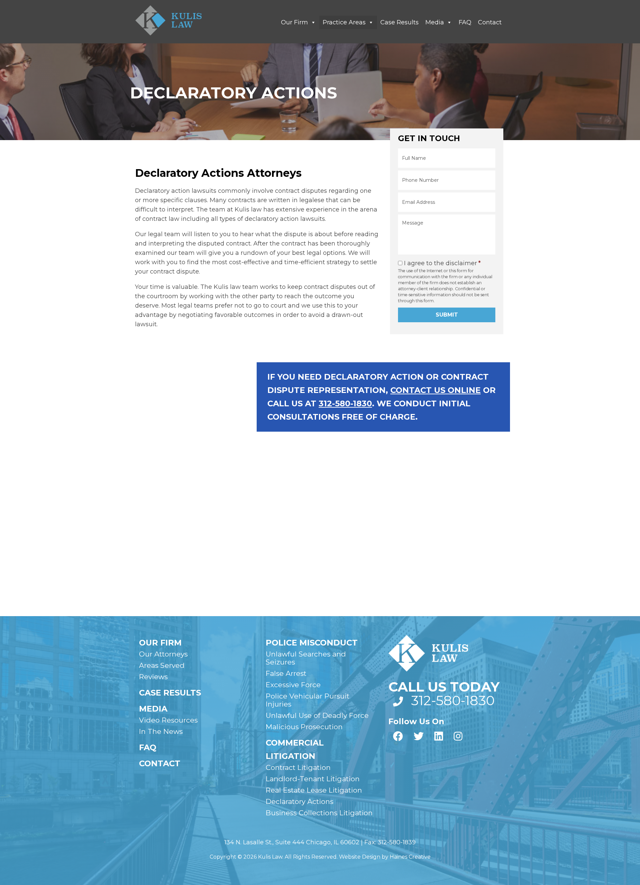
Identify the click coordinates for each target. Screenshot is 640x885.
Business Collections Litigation (319, 813)
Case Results (399, 22)
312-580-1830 (345, 403)
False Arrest (286, 673)
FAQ (465, 22)
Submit (447, 315)
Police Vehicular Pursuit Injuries (307, 700)
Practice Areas (344, 22)
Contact (490, 22)
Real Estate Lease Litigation (314, 790)
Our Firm (294, 22)
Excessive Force (293, 685)
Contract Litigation (298, 767)
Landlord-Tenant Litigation (313, 779)
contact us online (435, 390)
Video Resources (168, 720)
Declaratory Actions (299, 801)
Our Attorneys (163, 654)
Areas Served (162, 665)
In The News (161, 731)
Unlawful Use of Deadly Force (317, 715)
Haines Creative (410, 857)
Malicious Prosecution (304, 727)
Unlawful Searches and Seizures (306, 658)
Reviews (153, 677)
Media (434, 22)
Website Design (359, 857)
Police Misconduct (312, 642)
